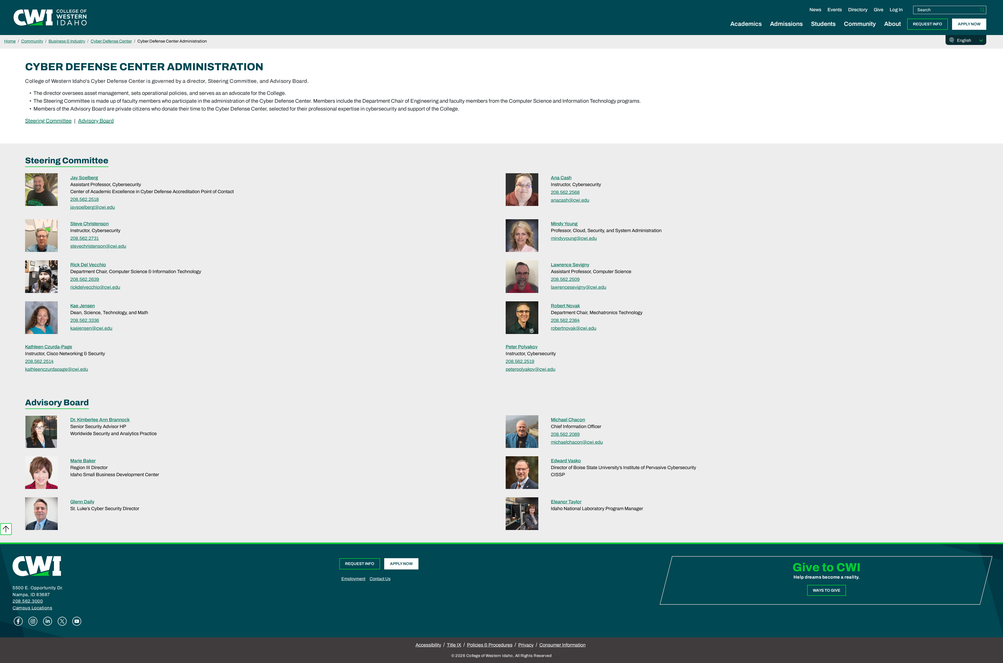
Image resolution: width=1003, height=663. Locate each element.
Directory (857, 9)
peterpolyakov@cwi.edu (530, 369)
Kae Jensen (82, 305)
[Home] (37, 566)
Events (834, 9)
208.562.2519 (520, 361)
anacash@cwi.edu (570, 200)
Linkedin (47, 621)
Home (10, 41)
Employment (353, 578)
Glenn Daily (82, 501)
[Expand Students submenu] (823, 29)
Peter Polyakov (522, 346)
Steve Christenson (89, 223)
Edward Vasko (566, 460)
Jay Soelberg (84, 177)
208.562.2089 (565, 434)
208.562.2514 (39, 361)
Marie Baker (83, 460)
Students (823, 24)
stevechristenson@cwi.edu (98, 246)
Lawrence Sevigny (570, 264)
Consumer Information (562, 645)
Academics (746, 24)
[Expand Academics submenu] (746, 29)
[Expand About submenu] (892, 29)
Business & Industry (67, 41)
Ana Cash (561, 177)
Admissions (786, 24)
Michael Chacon (568, 419)
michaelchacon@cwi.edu (577, 442)
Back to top (6, 529)
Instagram (33, 621)
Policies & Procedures (489, 645)
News (815, 9)
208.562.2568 (565, 192)
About (892, 24)
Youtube (77, 621)
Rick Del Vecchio (88, 264)
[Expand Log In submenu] (896, 15)
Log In (896, 9)
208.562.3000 (28, 601)
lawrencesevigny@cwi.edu (578, 287)
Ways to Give (826, 590)
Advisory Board (96, 121)
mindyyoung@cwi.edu (574, 238)
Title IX (454, 645)
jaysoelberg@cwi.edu (92, 207)
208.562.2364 (565, 320)
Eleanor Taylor (566, 501)
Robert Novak (565, 305)
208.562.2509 (565, 279)
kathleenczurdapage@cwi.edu (56, 369)
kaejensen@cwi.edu (91, 328)
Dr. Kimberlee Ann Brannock (100, 419)
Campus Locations (32, 608)
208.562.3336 (84, 320)
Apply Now (969, 24)
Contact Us (380, 578)
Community (860, 24)
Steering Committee (48, 121)
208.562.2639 (84, 279)
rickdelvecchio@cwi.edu (95, 287)
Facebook (18, 621)
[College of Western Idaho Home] (50, 17)
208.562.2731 (84, 238)
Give (878, 9)
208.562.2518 (84, 199)
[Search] (982, 10)
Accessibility (428, 645)
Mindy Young (564, 223)
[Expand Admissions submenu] (786, 29)
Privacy (526, 645)
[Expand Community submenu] (860, 29)
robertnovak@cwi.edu (573, 328)
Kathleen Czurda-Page (48, 346)
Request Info (927, 24)
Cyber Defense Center (111, 41)
